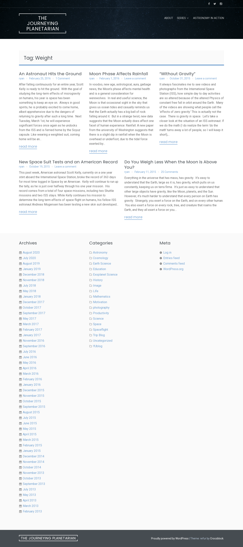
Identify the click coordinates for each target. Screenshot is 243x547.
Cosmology (100, 258)
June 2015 (30, 423)
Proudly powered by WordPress (170, 538)
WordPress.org (173, 269)
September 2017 (34, 313)
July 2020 (29, 258)
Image (97, 285)
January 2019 (32, 269)
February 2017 (32, 329)
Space (97, 324)
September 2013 (34, 484)
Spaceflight (100, 329)
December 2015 (33, 390)
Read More (28, 147)
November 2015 (33, 396)
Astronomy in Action (208, 18)
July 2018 (29, 285)
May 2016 (29, 362)
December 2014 (33, 456)
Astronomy (100, 252)
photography (101, 307)
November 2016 (33, 340)
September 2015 (34, 407)
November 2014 (33, 462)
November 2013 (33, 473)
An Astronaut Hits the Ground (50, 74)
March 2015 (31, 440)
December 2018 (33, 274)
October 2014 (32, 467)
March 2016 (31, 373)
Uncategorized (102, 340)
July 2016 (29, 351)
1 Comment (63, 78)
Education (99, 269)
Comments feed (174, 263)
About (168, 18)
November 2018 (33, 280)
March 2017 (31, 324)
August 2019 (31, 263)
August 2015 (31, 412)
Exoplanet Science (105, 274)
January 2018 (32, 296)
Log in (167, 252)
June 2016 (30, 357)
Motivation (100, 302)
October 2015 (32, 401)
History (98, 280)
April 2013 (29, 500)
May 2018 (29, 291)
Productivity (101, 313)
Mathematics (101, 296)
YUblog (97, 346)
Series (181, 18)
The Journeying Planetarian (42, 23)
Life (95, 291)
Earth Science (102, 263)
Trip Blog (99, 335)
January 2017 (32, 335)
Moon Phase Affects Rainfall (118, 74)
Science (98, 318)
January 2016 (32, 385)
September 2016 (34, 346)
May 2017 (29, 318)
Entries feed (171, 258)
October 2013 (32, 478)
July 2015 (29, 418)
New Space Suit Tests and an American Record (68, 162)
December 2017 (33, 302)
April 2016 (29, 368)
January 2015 (32, 451)
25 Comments (169, 171)
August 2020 (31, 252)
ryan (21, 78)
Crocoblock (216, 538)
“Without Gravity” (177, 74)
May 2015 (29, 429)
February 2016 (32, 379)
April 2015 (29, 434)
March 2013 (31, 506)
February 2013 (32, 511)
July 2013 (29, 489)
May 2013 (29, 495)
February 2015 (32, 445)
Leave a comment (135, 78)
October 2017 (32, 307)
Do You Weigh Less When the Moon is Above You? (170, 164)
